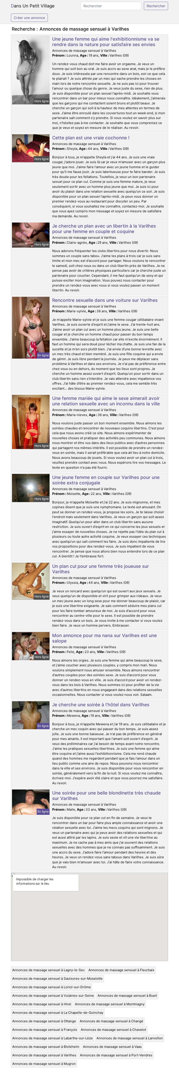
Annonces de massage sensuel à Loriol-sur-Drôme (51, 987)
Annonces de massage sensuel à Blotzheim (45, 1047)
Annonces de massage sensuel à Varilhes (44, 1055)
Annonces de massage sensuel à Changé (111, 1021)
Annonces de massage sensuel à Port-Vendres (116, 1055)
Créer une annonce (29, 18)
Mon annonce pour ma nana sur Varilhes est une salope (104, 638)
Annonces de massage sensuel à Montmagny (110, 1004)
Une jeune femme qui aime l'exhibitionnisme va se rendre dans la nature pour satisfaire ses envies (105, 41)
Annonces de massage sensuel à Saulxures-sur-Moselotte (57, 978)
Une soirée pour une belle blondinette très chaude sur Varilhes (106, 795)
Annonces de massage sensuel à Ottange (44, 1021)
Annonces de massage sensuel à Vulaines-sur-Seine (53, 995)
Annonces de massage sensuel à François (44, 1030)
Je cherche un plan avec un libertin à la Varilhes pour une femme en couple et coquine (104, 228)
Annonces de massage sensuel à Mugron (44, 1064)
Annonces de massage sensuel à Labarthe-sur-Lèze (52, 1038)
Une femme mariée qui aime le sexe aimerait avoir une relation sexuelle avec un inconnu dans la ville (106, 401)
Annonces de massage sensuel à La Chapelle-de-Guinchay (57, 1012)
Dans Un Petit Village (33, 6)
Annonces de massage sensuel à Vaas (112, 1047)
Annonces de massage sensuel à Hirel (41, 1004)
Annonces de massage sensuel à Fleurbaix (121, 970)
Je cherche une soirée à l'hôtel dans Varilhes (100, 704)
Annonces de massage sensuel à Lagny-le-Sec (48, 970)
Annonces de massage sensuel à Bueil (127, 995)
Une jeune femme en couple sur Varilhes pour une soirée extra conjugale (106, 480)
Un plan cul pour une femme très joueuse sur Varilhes (100, 568)
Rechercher (156, 6)
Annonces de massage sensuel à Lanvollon (129, 1038)
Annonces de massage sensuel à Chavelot (113, 1030)
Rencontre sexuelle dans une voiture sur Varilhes (105, 300)
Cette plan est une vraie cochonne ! (90, 137)
